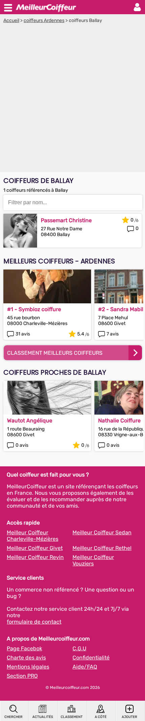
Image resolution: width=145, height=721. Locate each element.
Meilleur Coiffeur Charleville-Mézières (32, 535)
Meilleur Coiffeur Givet (35, 548)
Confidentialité (91, 657)
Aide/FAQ (84, 667)
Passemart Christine (66, 220)
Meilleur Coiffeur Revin (35, 557)
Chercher (13, 717)
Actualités (42, 717)
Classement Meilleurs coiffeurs (55, 353)
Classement (72, 717)
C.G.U (79, 648)
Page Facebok (24, 648)
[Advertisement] (72, 99)
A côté (101, 717)
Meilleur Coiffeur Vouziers (93, 560)
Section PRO (22, 676)
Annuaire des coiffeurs (46, 7)
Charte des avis (26, 657)
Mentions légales (28, 667)
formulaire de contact (34, 622)
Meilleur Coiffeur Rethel (102, 548)
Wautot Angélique (29, 420)
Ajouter (129, 717)
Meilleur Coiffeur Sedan (102, 532)
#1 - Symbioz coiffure (34, 309)
